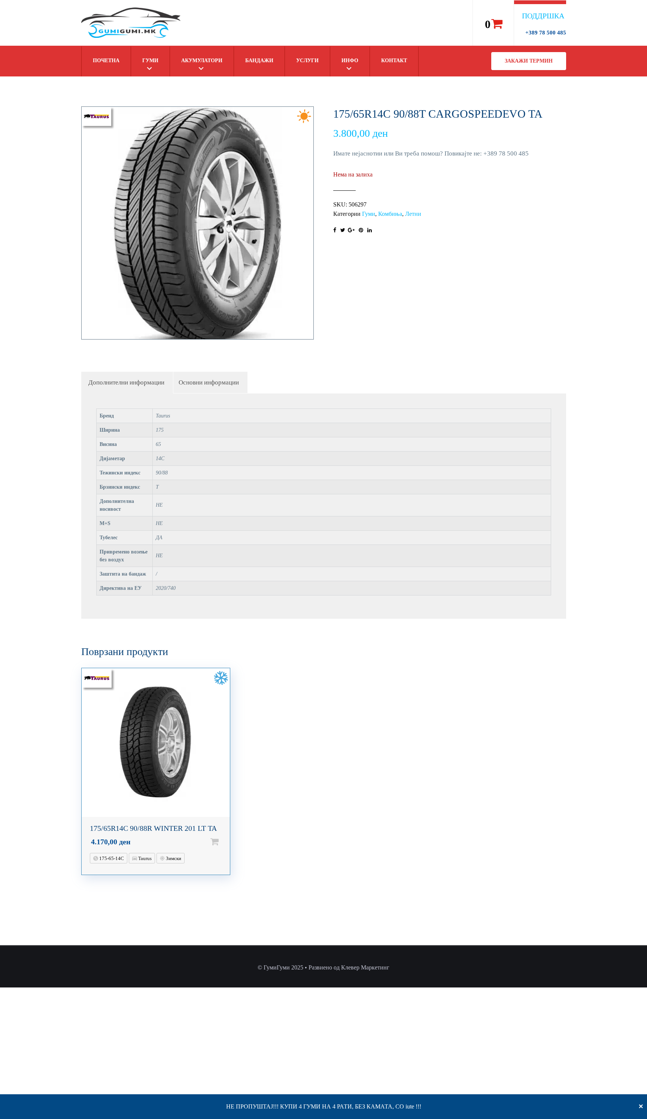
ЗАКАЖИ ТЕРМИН (529, 61)
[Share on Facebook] (334, 230)
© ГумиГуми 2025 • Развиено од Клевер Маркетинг (323, 967)
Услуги (307, 60)
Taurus (144, 858)
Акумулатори (201, 60)
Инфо (349, 60)
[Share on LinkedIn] (369, 230)
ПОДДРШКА (543, 16)
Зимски (173, 858)
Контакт (394, 60)
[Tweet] (342, 230)
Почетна (106, 60)
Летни (413, 214)
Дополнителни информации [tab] (126, 382)
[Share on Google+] (351, 230)
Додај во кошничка (226, 842)
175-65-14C (111, 858)
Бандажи (259, 60)
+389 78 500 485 (545, 33)
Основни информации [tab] (209, 382)
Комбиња (390, 214)
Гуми (150, 60)
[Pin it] (361, 230)
